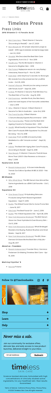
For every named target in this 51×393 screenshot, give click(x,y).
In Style (11, 92)
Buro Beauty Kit (14, 47)
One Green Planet (16, 194)
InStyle (11, 146)
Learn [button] (5, 319)
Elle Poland (13, 69)
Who (10, 108)
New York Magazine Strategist (21, 217)
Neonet (11, 266)
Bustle (11, 204)
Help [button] (4, 325)
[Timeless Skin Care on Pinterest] (48, 280)
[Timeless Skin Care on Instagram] (38, 280)
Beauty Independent (17, 167)
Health (11, 127)
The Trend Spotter (16, 114)
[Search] (42, 8)
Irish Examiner (14, 98)
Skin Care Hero (14, 40)
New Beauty (13, 153)
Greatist (11, 56)
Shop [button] (5, 312)
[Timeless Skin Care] (25, 9)
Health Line (13, 63)
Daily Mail (12, 76)
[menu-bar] (5, 9)
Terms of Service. (11, 388)
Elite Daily (12, 210)
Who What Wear (15, 180)
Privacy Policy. (41, 388)
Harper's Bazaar (15, 85)
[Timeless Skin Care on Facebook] (43, 280)
